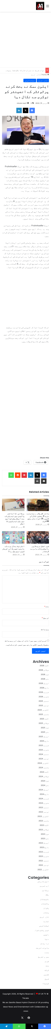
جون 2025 (45, 728)
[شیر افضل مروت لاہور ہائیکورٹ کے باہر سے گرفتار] (38, 537)
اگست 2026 (44, 665)
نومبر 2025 (44, 705)
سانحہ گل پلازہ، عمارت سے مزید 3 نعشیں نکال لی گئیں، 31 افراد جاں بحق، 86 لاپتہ (38, 517)
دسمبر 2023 (44, 807)
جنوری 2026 (44, 696)
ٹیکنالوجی (30, 80)
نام (46, 606)
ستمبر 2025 (44, 714)
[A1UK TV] (40, 6)
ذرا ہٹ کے (44, 943)
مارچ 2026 (44, 688)
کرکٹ (47, 970)
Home (44, 75)
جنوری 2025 (44, 750)
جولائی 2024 (44, 776)
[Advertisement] (25, 40)
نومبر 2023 (44, 812)
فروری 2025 (44, 745)
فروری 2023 (44, 852)
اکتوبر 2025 (43, 710)
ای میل (45, 618)
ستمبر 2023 (44, 821)
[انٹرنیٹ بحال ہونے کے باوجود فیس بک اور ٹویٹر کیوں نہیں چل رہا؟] (13, 537)
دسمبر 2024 (44, 754)
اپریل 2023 (44, 843)
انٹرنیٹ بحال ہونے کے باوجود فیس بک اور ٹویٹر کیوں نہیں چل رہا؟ (13, 549)
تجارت (46, 921)
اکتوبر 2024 (43, 763)
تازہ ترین (35, 75)
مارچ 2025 (44, 741)
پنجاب (46, 912)
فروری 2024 (44, 798)
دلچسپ (46, 935)
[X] (37, 475)
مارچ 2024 (44, 794)
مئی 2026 (45, 679)
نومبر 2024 (44, 759)
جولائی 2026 (44, 670)
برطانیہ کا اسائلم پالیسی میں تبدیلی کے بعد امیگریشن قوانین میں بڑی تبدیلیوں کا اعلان (14, 518)
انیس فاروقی (43, 881)
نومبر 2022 (44, 865)
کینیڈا (45, 983)
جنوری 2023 (44, 856)
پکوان (46, 908)
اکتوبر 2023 (43, 816)
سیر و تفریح (43, 957)
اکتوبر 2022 (43, 869)
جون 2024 (45, 781)
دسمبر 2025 (44, 701)
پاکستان (45, 904)
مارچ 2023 (44, 847)
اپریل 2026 (44, 683)
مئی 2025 (45, 732)
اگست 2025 (44, 719)
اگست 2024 (44, 772)
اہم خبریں (44, 886)
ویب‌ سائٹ (45, 629)
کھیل (47, 979)
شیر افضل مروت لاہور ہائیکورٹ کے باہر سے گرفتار (39, 549)
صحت (47, 966)
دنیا (47, 939)
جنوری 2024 (44, 803)
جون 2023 (45, 834)
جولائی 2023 (44, 830)
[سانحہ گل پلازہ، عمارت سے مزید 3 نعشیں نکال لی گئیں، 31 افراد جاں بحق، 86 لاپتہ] (38, 505)
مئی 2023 (45, 838)
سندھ (47, 952)
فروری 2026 (44, 692)
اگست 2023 (44, 825)
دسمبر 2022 (44, 861)
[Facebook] (44, 475)
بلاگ (47, 895)
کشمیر (46, 975)
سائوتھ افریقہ (42, 948)
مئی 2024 (45, 785)
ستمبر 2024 (44, 767)
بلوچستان (44, 899)
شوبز (47, 961)
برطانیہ (45, 890)
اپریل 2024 (44, 790)
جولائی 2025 (44, 723)
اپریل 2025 (44, 736)
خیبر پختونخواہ (41, 930)
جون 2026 (45, 674)
